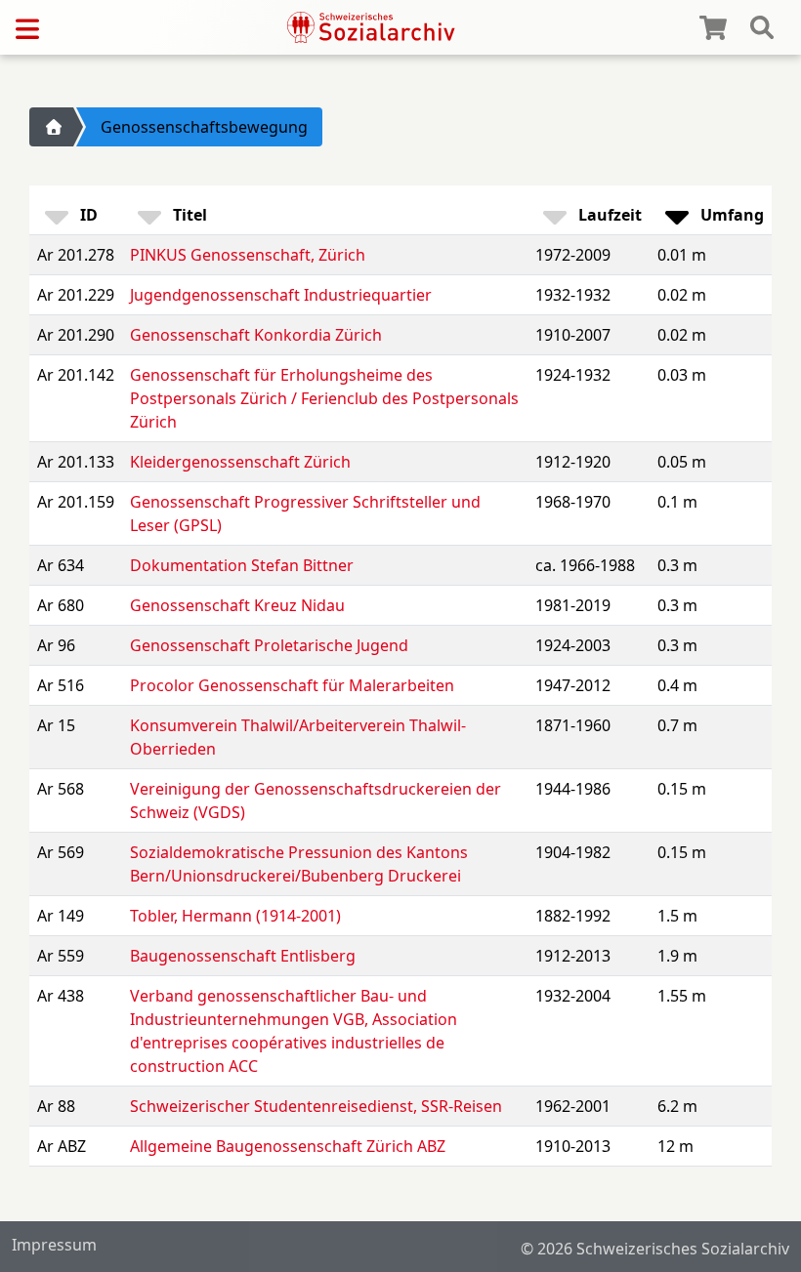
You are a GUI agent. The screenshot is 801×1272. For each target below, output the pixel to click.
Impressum (54, 1244)
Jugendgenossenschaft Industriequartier (281, 295)
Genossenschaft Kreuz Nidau (237, 605)
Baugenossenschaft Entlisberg (243, 955)
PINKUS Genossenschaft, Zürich (247, 255)
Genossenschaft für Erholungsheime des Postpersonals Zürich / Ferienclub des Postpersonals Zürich (324, 398)
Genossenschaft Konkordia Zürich (256, 335)
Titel (188, 215)
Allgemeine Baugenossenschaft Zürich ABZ (287, 1146)
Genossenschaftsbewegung (204, 127)
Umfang (730, 215)
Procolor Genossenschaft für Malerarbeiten (292, 685)
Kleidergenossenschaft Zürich (240, 461)
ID (87, 215)
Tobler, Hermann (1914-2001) (235, 915)
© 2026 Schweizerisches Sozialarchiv (655, 1248)
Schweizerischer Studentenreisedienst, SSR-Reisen (316, 1106)
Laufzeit (608, 215)
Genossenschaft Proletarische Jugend (269, 645)
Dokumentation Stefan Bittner (242, 565)
